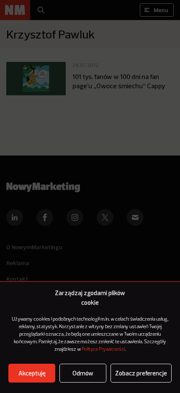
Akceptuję (32, 373)
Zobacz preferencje (141, 373)
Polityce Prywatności (103, 349)
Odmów (82, 373)
